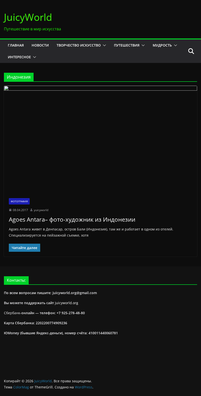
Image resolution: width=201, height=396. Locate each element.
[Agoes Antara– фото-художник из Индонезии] (100, 139)
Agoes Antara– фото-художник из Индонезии (72, 219)
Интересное (19, 57)
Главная (16, 45)
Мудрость (162, 45)
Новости (40, 45)
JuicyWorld (28, 17)
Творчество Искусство (79, 45)
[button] (103, 45)
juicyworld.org (66, 302)
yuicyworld (41, 210)
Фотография (19, 201)
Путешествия (126, 45)
